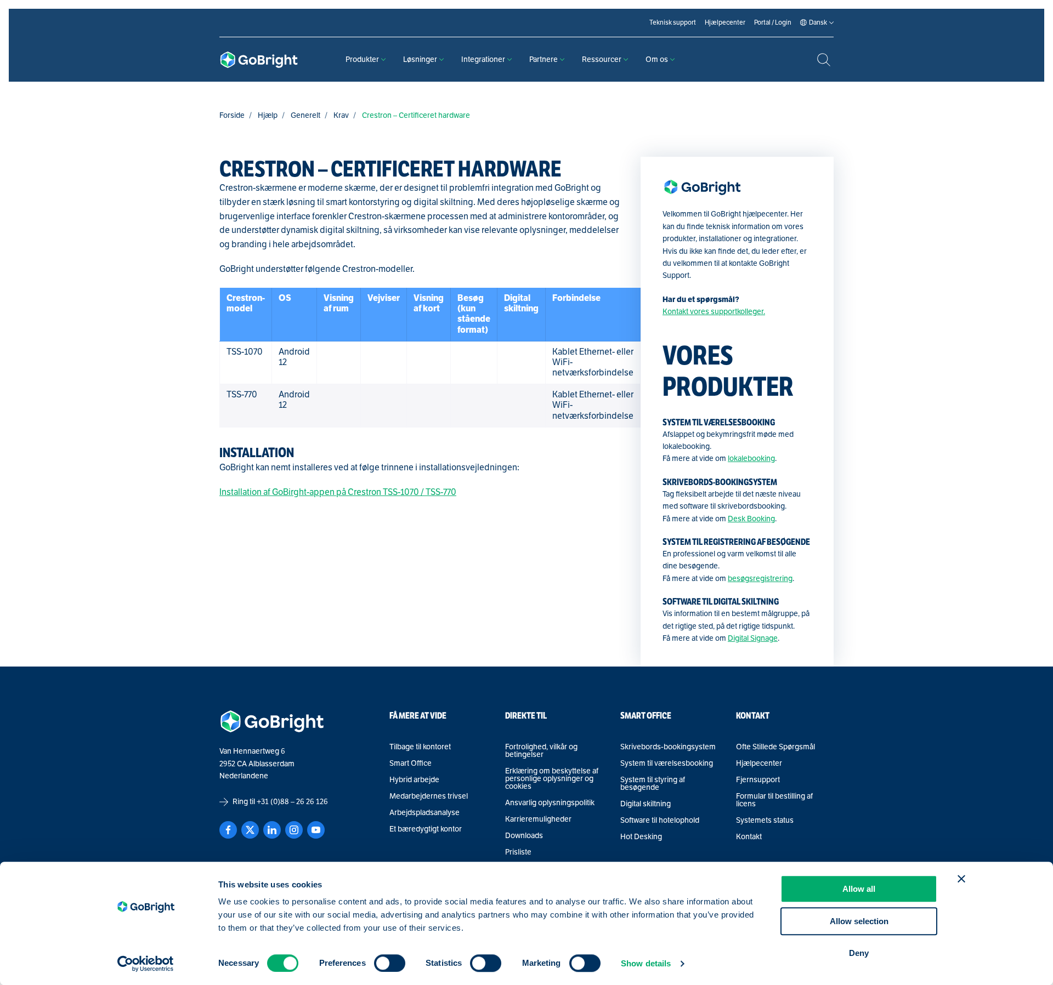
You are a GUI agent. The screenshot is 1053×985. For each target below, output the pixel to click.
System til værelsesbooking (666, 763)
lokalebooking (751, 458)
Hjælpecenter (759, 763)
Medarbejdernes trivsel (428, 796)
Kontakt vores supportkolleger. (714, 311)
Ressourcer (601, 59)
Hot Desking (641, 837)
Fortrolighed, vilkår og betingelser (541, 751)
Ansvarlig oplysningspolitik (550, 803)
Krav (341, 115)
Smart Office (410, 763)
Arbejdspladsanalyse (424, 813)
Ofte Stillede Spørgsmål (775, 747)
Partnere (543, 59)
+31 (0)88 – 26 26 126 (292, 801)
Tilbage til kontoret (420, 747)
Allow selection (859, 921)
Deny (859, 953)
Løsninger (420, 59)
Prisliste (518, 852)
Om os (657, 59)
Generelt (305, 115)
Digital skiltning (645, 804)
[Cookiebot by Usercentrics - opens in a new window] (146, 963)
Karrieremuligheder (538, 819)
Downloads (524, 836)
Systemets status (765, 820)
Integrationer (483, 59)
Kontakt (749, 837)
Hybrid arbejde (414, 780)
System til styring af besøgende (652, 784)
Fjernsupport (758, 780)
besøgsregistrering (760, 578)
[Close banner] (961, 878)
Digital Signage (753, 638)
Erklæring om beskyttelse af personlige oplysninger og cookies (551, 778)
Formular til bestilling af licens (774, 800)
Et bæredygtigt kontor (425, 829)
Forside (232, 115)
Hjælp (268, 115)
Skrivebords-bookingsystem (668, 747)
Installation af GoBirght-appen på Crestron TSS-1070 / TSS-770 (337, 492)
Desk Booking (751, 518)
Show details (646, 963)
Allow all (858, 888)
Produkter (362, 59)
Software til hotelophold (659, 820)
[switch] (389, 963)
